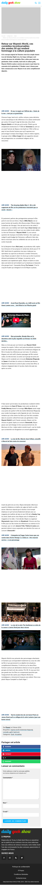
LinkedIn (7, 750)
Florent (8, 727)
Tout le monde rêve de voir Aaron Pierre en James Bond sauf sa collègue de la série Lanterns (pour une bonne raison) (20, 717)
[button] (39, 3)
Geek (12, 734)
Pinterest (8, 754)
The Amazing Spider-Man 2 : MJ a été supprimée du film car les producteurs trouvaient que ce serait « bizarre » (19, 207)
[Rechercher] (36, 3)
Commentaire (8, 778)
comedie (6, 732)
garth (11, 732)
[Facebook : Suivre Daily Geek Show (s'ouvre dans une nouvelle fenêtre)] (3, 857)
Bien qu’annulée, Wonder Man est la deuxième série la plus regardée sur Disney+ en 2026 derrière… (18, 338)
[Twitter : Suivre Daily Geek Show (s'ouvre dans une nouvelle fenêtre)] (22, 857)
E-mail (5, 812)
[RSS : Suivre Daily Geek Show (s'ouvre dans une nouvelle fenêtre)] (16, 857)
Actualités (18, 734)
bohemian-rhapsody (26, 730)
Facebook (8, 746)
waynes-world (15, 730)
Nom (5, 803)
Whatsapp (8, 761)
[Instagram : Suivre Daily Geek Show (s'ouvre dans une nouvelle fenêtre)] (10, 857)
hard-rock (16, 732)
